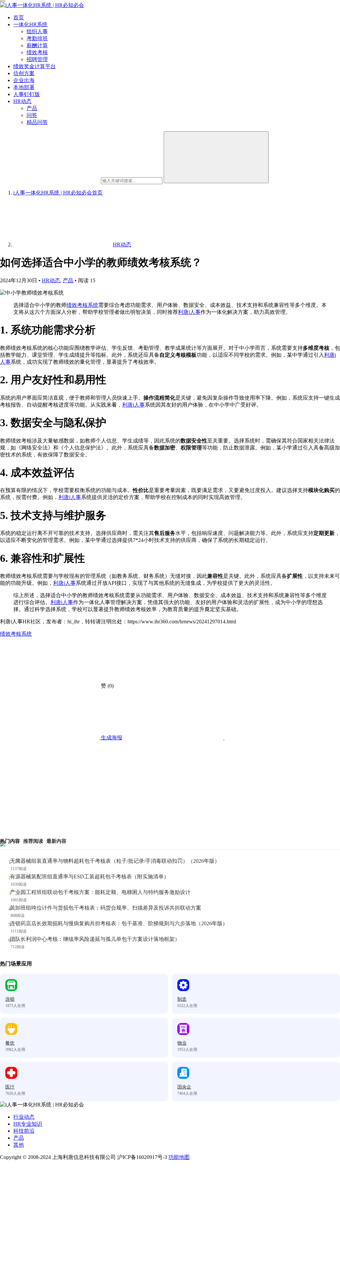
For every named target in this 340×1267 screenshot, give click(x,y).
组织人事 (37, 31)
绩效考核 (37, 52)
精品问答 (37, 122)
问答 (32, 115)
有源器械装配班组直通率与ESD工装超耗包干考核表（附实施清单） (89, 876)
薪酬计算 (37, 45)
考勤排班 (37, 38)
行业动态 (24, 1117)
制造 (182, 999)
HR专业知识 (27, 1124)
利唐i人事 (189, 312)
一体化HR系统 (30, 24)
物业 (182, 1043)
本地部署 (24, 87)
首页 (18, 17)
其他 (18, 1145)
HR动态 (22, 101)
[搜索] (216, 157)
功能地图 (179, 1157)
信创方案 (24, 73)
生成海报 (111, 737)
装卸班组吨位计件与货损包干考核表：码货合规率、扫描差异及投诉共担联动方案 (105, 908)
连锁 (10, 999)
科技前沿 (24, 1131)
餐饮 (10, 1043)
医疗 (10, 1086)
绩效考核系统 (82, 305)
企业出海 (24, 80)
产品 (32, 108)
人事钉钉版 (26, 94)
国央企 (184, 1086)
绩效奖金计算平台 (34, 66)
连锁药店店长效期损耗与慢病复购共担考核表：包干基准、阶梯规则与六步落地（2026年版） (119, 923)
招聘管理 (37, 59)
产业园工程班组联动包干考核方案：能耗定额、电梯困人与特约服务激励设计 (100, 892)
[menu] (2, 1)
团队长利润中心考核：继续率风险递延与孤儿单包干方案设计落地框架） (95, 939)
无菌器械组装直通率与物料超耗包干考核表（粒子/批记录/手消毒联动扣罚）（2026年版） (115, 861)
